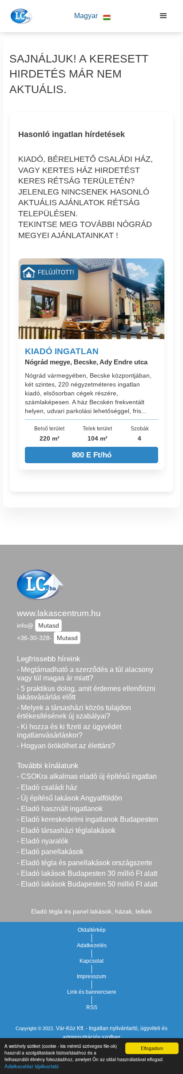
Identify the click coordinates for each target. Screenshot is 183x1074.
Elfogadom (152, 1048)
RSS (91, 1007)
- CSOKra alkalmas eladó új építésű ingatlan (87, 776)
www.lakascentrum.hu (59, 613)
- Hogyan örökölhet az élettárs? (66, 746)
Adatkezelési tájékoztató (31, 1066)
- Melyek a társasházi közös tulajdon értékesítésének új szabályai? (74, 712)
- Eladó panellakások (50, 851)
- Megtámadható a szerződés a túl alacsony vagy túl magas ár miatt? (85, 674)
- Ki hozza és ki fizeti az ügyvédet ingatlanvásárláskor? (69, 731)
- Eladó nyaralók (42, 841)
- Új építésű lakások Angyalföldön (69, 798)
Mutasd (48, 625)
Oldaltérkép (92, 930)
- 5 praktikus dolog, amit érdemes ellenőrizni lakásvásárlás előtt (86, 693)
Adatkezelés (92, 945)
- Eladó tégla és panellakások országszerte (84, 863)
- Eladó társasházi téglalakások (66, 830)
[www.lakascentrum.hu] (20, 15)
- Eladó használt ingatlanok (60, 808)
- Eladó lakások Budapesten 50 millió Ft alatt (87, 884)
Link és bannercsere (91, 992)
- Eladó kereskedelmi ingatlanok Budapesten (87, 819)
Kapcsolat (91, 961)
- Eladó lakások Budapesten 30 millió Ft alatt (87, 873)
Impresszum (91, 976)
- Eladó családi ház (47, 787)
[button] (92, 16)
